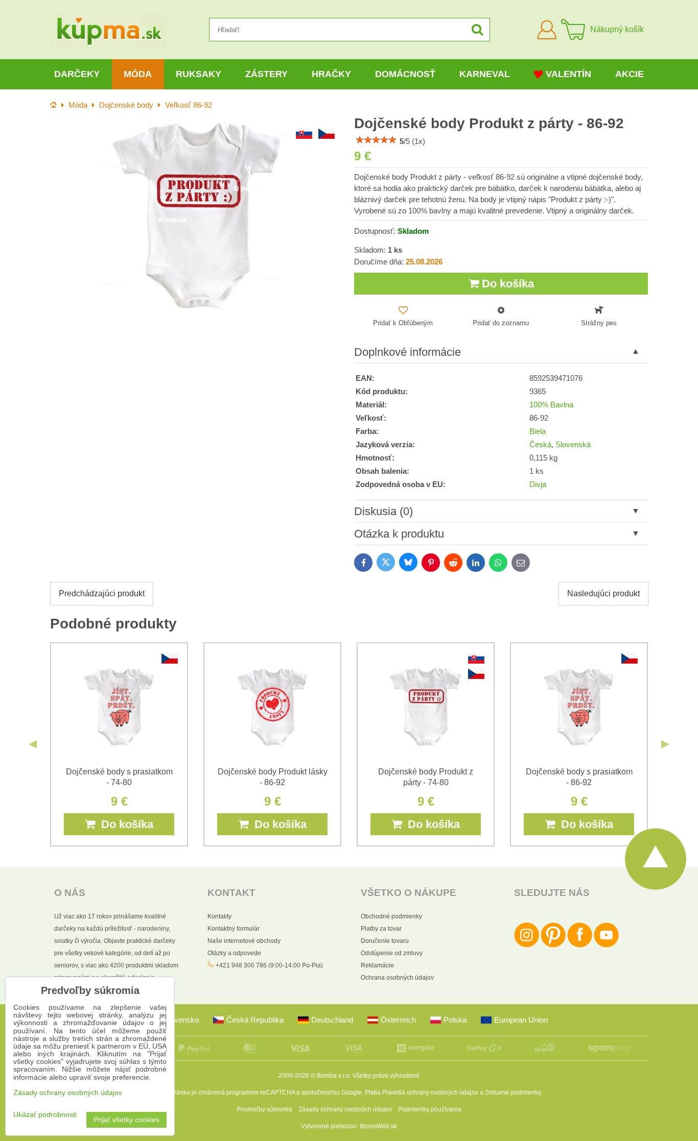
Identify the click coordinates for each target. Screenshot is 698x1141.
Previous (33, 744)
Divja (537, 484)
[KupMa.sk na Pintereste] (553, 945)
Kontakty (219, 916)
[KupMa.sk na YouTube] (606, 945)
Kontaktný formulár (233, 928)
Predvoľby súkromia (264, 1109)
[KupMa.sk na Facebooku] (579, 945)
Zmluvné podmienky (513, 1092)
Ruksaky (198, 74)
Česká (540, 445)
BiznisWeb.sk (378, 1126)
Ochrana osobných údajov (397, 977)
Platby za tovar (381, 928)
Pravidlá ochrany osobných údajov (430, 1092)
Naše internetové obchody (244, 940)
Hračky (331, 74)
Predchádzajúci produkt (102, 593)
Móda (138, 74)
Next (665, 744)
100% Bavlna (551, 405)
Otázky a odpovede (234, 953)
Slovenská (573, 445)
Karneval (484, 74)
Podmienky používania (429, 1109)
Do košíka (506, 283)
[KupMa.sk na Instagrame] (526, 945)
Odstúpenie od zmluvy (392, 953)
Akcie (629, 74)
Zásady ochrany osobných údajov (345, 1109)
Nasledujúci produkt (603, 593)
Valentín (568, 74)
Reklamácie (377, 965)
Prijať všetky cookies (126, 1120)
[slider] (376, 140)
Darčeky (77, 74)
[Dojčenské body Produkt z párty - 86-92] (197, 216)
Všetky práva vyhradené (386, 1075)
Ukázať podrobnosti (45, 1115)
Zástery (266, 74)
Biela (537, 431)
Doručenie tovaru (385, 940)
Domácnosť (405, 74)
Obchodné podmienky (391, 916)
